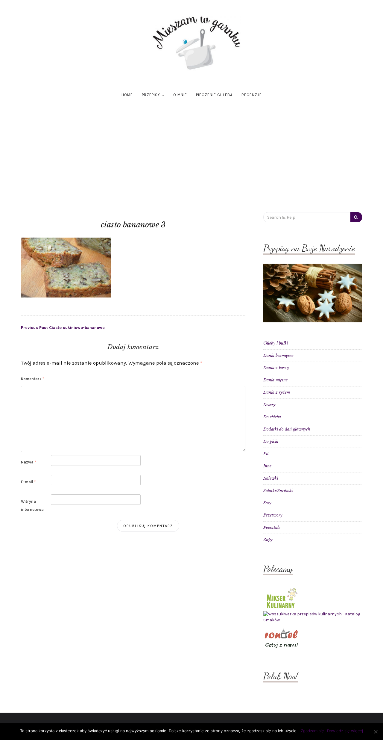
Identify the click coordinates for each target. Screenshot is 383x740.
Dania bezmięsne (278, 355)
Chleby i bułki (275, 343)
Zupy (268, 539)
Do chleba (272, 416)
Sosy (267, 502)
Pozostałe (271, 527)
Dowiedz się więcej (345, 730)
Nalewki (270, 478)
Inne (267, 466)
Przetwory (272, 515)
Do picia (270, 441)
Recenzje (251, 95)
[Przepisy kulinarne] (281, 597)
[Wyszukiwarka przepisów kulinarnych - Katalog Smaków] (312, 617)
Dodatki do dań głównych (286, 429)
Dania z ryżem (276, 392)
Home (127, 95)
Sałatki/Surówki (278, 490)
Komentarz (32, 379)
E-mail (28, 482)
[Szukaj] (356, 217)
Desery (269, 404)
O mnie (180, 95)
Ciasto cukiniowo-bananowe (63, 327)
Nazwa (28, 462)
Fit (266, 453)
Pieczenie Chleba (214, 95)
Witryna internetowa (32, 505)
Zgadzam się (312, 730)
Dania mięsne (275, 380)
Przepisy (151, 95)
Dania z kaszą (276, 367)
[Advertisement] (191, 149)
